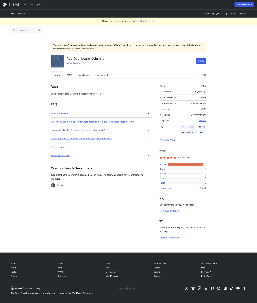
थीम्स (60, 268)
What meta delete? (60, 113)
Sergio (69, 63)
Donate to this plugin (170, 237)
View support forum (169, 211)
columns (191, 127)
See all (203, 188)
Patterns (62, 276)
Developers (111, 272)
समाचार (13, 268)
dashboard (200, 127)
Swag (157, 276)
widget (202, 132)
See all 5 (202, 121)
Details (57, 75)
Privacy (14, 276)
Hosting (14, 272)
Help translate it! (147, 21)
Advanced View (167, 140)
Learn (108, 263)
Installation (83, 75)
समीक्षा (69, 75)
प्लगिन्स (60, 272)
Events (157, 268)
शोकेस (60, 263)
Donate (158, 272)
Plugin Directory (18, 13)
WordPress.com (209, 263)
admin (183, 127)
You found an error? (60, 155)
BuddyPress (207, 276)
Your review (165, 188)
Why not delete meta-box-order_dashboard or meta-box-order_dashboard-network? (93, 122)
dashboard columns (189, 132)
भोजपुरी (38, 288)
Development (101, 75)
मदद (204, 75)
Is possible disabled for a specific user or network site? (78, 130)
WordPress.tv (113, 276)
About (13, 263)
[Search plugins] (39, 30)
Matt (204, 268)
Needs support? (59, 147)
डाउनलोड (201, 61)
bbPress (206, 272)
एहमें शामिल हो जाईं (160, 263)
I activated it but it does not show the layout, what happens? (81, 138)
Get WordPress (244, 4)
